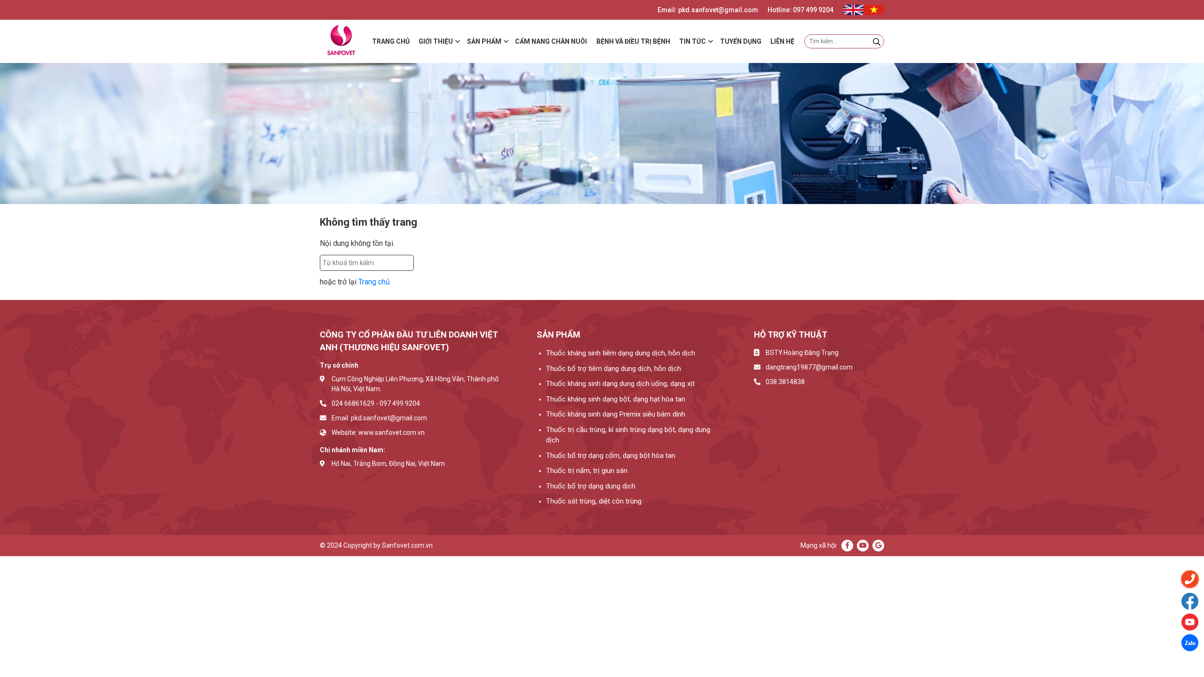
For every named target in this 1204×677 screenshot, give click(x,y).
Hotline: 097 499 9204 (800, 10)
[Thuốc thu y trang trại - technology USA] (1189, 601)
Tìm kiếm (434, 263)
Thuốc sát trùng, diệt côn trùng (594, 501)
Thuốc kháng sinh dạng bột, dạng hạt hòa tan (615, 399)
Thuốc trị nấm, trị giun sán (586, 470)
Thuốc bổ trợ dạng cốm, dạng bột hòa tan (610, 455)
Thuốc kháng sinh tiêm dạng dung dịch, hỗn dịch (620, 353)
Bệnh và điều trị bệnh (633, 41)
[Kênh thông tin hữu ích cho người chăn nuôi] (1189, 622)
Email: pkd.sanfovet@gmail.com (707, 10)
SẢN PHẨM (484, 41)
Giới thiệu (436, 41)
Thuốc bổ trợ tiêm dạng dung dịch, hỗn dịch (613, 368)
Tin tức (692, 41)
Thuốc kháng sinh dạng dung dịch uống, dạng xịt (620, 383)
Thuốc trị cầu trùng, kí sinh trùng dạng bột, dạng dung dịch (628, 435)
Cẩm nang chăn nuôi (551, 41)
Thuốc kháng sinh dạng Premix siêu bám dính (615, 414)
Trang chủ (391, 41)
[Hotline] (1189, 579)
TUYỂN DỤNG (740, 41)
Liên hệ (782, 41)
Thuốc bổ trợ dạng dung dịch (590, 486)
